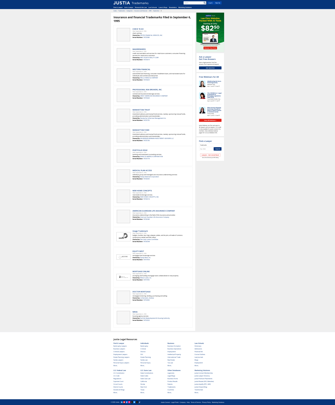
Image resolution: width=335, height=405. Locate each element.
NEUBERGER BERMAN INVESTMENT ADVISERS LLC (157, 138)
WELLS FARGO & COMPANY (149, 78)
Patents (170, 384)
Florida (142, 384)
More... (115, 366)
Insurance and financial (140, 10)
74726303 (146, 179)
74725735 (146, 120)
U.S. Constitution (118, 373)
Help (188, 402)
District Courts (118, 387)
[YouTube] (124, 402)
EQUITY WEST (138, 251)
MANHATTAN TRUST (141, 110)
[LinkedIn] (122, 402)
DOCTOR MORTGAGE (141, 291)
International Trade (174, 357)
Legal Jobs (171, 373)
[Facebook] (127, 402)
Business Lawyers (119, 349)
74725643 (146, 98)
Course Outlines (200, 354)
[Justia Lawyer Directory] (139, 402)
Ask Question (210, 68)
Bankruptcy (144, 346)
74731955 (146, 280)
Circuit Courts (117, 384)
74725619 (146, 60)
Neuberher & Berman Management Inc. (153, 118)
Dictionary (198, 346)
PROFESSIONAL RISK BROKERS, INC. (147, 89)
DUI (141, 354)
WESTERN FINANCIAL (141, 69)
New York (143, 387)
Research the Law (141, 7)
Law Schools (152, 7)
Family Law (144, 360)
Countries (171, 390)
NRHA (135, 312)
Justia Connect (165, 402)
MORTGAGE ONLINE (141, 271)
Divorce (142, 352)
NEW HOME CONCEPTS (142, 190)
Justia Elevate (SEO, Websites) (204, 381)
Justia (115, 10)
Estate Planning (145, 357)
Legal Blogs (171, 376)
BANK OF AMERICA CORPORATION (151, 156)
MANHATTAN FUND (141, 130)
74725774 (146, 159)
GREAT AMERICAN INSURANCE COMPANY (154, 96)
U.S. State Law (145, 370)
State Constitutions (146, 373)
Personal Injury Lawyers (121, 363)
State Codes (144, 376)
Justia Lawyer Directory (202, 376)
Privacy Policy (206, 402)
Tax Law (170, 363)
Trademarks (121, 10)
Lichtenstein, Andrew (147, 298)
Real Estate (171, 360)
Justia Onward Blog (201, 387)
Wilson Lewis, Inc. (146, 278)
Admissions (198, 349)
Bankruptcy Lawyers (120, 346)
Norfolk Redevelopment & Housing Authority (155, 318)
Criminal (143, 349)
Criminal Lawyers (119, 352)
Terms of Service (196, 402)
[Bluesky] (134, 402)
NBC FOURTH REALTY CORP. (149, 58)
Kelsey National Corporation (149, 177)
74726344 (146, 241)
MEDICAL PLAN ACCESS (142, 170)
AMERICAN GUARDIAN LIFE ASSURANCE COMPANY (154, 211)
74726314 (146, 199)
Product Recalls (172, 381)
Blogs (196, 360)
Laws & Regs (163, 7)
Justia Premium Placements (203, 379)
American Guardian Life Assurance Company (154, 217)
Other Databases (174, 370)
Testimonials (199, 390)
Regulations (117, 379)
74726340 (146, 219)
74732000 (146, 300)
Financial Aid (199, 352)
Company (183, 402)
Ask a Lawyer (128, 7)
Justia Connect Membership (204, 373)
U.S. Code (116, 376)
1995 (150, 10)
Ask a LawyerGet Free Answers (207, 57)
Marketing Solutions (185, 7)
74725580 (146, 37)
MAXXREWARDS (139, 49)
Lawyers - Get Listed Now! (210, 155)
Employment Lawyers (120, 354)
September (156, 10)
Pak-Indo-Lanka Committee (149, 239)
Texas (142, 390)
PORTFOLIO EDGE (140, 150)
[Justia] (121, 2)
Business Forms (173, 379)
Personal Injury (145, 363)
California (143, 381)
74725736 (146, 140)
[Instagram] (129, 402)
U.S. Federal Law (119, 370)
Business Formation (174, 346)
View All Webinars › (210, 120)
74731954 (146, 260)
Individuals (144, 343)
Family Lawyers (118, 360)
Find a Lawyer (118, 7)
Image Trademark (140, 231)
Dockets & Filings (119, 390)
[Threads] (132, 402)
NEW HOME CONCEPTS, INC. (149, 197)
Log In (210, 3)
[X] (137, 402)
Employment (172, 352)
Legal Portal (175, 402)
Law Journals (199, 357)
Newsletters (173, 7)
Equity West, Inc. (145, 258)
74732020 (146, 320)
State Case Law (145, 379)
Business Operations (174, 349)
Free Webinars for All (209, 77)
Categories (130, 10)
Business (171, 343)
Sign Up (217, 3)
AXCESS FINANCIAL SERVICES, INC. (151, 35)
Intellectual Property (174, 354)
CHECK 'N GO (138, 29)
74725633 (146, 80)
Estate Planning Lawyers (121, 357)
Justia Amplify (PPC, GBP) (203, 384)
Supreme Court (118, 381)
